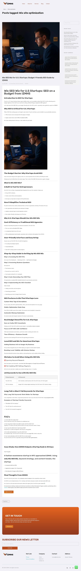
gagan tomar (67, 57)
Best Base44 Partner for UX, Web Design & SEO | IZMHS (71, 58)
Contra (5, 487)
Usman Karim (13, 83)
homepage (67, 80)
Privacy (27, 557)
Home (4, 9)
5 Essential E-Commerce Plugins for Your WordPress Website (70, 82)
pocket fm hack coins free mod (71, 68)
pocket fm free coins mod (70, 74)
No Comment (20, 83)
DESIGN (26, 83)
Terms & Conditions (30, 559)
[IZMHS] (8, 3)
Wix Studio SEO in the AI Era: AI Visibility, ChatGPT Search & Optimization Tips (70, 40)
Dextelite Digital (68, 63)
